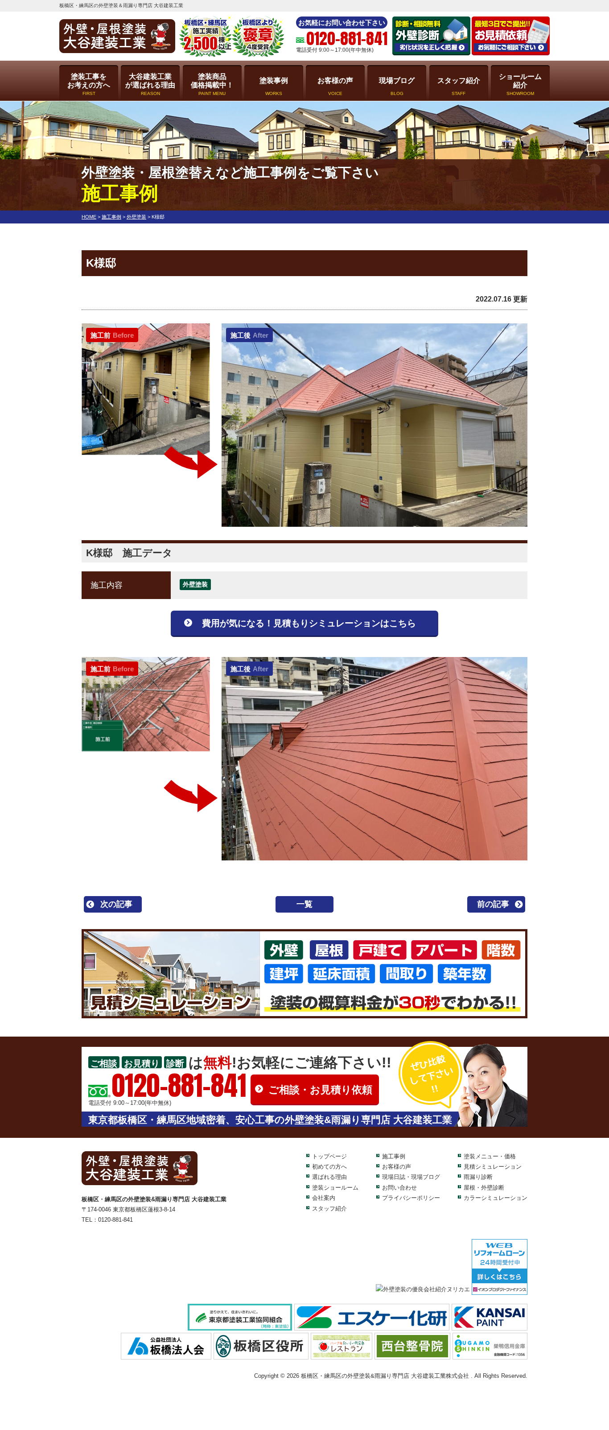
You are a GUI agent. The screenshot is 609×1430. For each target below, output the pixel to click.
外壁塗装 (195, 584)
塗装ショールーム (335, 1187)
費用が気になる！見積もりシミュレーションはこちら (309, 623)
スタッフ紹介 (458, 86)
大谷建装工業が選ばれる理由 (150, 84)
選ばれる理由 (329, 1177)
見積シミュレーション (493, 1166)
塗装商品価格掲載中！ (212, 84)
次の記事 (116, 904)
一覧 (304, 904)
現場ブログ (397, 86)
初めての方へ (329, 1166)
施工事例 (393, 1156)
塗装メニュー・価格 (490, 1156)
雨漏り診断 (478, 1177)
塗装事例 (273, 86)
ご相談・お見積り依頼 (320, 1089)
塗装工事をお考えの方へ (88, 84)
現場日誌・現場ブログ (411, 1177)
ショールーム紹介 (520, 84)
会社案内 (323, 1197)
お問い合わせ (399, 1187)
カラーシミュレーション (495, 1197)
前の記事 (493, 904)
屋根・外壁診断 (484, 1187)
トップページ (329, 1156)
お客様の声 (335, 86)
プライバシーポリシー (411, 1197)
